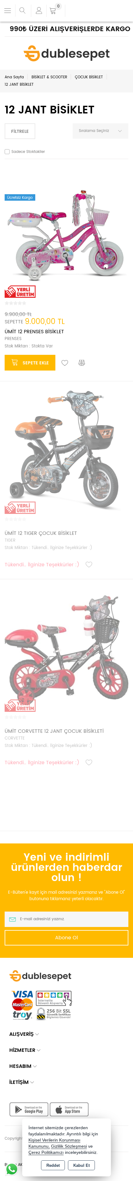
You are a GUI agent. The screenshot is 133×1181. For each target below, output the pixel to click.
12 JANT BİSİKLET (19, 85)
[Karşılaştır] (82, 363)
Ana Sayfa (14, 77)
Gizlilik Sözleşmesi (69, 1146)
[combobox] (100, 131)
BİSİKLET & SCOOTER (49, 77)
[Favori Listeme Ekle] (65, 363)
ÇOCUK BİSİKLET (89, 77)
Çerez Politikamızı (46, 1152)
